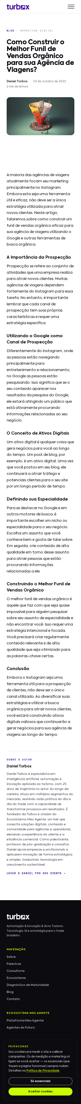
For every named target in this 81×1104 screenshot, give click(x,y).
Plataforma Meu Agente (25, 1020)
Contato (13, 999)
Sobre (11, 957)
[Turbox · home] (18, 7)
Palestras (14, 964)
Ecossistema (16, 978)
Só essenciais (41, 1081)
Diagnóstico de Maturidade (28, 985)
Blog (11, 30)
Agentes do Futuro (21, 1027)
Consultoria (16, 971)
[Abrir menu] (71, 6)
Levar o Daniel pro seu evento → (36, 873)
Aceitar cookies (40, 1091)
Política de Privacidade (42, 1070)
